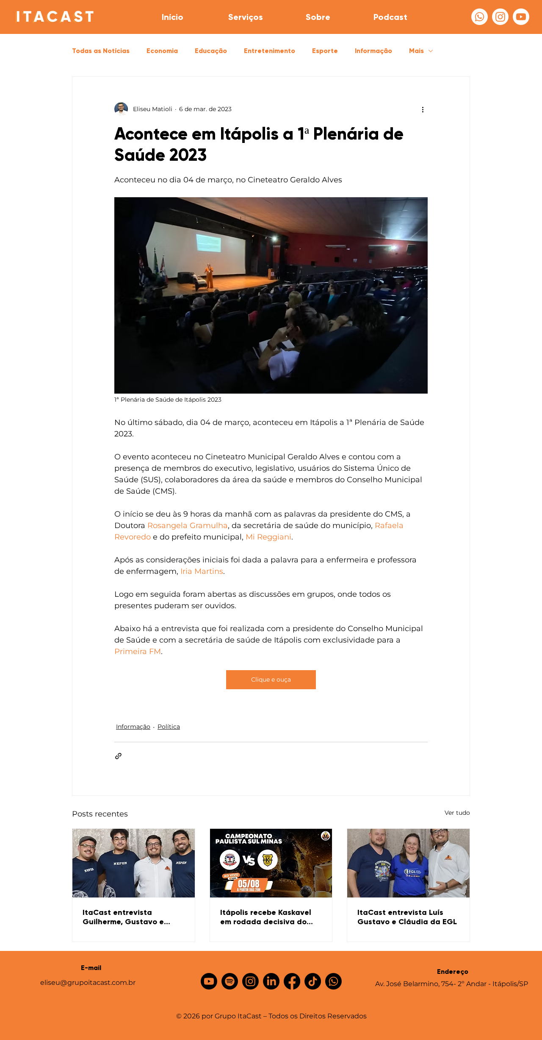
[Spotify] (229, 981)
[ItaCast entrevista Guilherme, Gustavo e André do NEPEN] (133, 863)
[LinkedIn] (271, 981)
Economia (162, 51)
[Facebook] (292, 981)
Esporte (325, 51)
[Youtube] (521, 16)
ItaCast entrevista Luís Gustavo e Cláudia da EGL (407, 917)
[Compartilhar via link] (118, 756)
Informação (373, 51)
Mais (416, 51)
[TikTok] (312, 981)
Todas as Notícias (101, 51)
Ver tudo (457, 812)
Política (169, 726)
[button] (245, 17)
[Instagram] (500, 16)
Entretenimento (269, 51)
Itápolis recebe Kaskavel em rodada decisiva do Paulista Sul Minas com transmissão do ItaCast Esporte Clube (265, 917)
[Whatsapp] (479, 16)
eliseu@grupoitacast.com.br (88, 982)
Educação (211, 51)
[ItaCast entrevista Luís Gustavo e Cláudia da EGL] (408, 863)
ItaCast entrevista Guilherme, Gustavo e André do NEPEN (123, 917)
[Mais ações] (423, 109)
